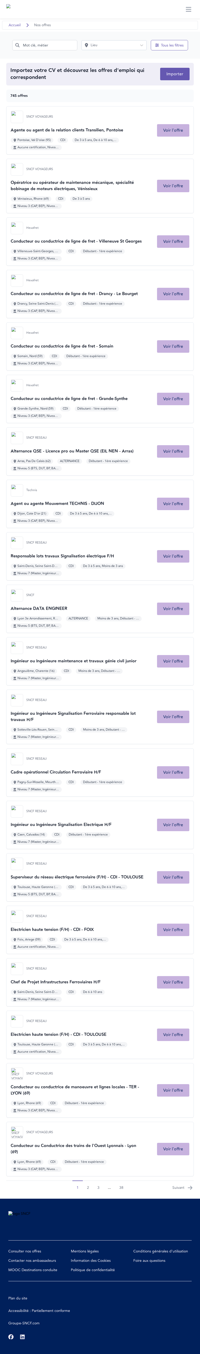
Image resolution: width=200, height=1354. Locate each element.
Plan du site (17, 1298)
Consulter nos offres (24, 1251)
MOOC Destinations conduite (32, 1270)
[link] (173, 130)
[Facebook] (11, 1336)
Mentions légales (85, 1251)
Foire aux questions (149, 1260)
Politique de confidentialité (93, 1270)
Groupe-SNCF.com (24, 1323)
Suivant (178, 1187)
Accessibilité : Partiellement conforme (39, 1310)
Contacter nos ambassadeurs (32, 1260)
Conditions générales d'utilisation (160, 1251)
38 (121, 1187)
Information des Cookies (91, 1260)
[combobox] (44, 45)
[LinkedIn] (22, 1336)
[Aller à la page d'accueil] (16, 9)
